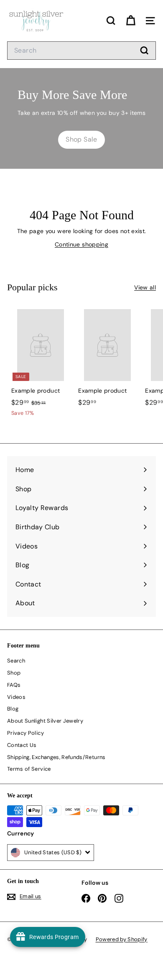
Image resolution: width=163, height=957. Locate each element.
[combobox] (81, 50)
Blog (12, 708)
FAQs (13, 684)
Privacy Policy (25, 732)
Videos (16, 697)
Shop (13, 672)
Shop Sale (81, 139)
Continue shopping (81, 244)
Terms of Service (29, 768)
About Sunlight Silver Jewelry (45, 720)
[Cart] (130, 20)
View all (145, 287)
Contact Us (22, 745)
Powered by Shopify (122, 939)
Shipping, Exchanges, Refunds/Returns (56, 757)
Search (16, 660)
